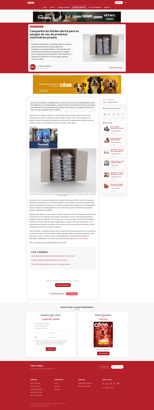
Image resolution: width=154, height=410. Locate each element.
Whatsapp (57, 389)
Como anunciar (104, 367)
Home (104, 102)
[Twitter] (114, 383)
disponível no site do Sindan (79, 238)
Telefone (56, 386)
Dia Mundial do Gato (84, 386)
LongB (47, 406)
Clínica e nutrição (64, 7)
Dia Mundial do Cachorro (85, 383)
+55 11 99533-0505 (107, 387)
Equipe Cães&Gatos (45, 66)
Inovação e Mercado (79, 7)
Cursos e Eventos (35, 386)
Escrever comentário (63, 285)
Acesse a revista (103, 353)
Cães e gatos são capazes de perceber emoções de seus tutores (53, 256)
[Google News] (118, 383)
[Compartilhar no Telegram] (118, 114)
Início (45, 7)
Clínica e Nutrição (35, 383)
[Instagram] (103, 383)
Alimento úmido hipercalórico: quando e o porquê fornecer (50, 264)
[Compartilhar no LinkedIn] (109, 114)
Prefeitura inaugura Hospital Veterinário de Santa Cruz (49, 260)
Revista (52, 7)
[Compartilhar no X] (113, 114)
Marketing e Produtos (36, 392)
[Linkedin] (107, 383)
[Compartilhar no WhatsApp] (104, 114)
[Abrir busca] (125, 2)
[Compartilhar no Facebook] (122, 114)
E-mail (56, 383)
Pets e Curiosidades (95, 7)
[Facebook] (110, 383)
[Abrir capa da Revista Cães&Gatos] (103, 334)
